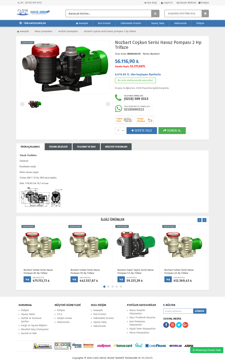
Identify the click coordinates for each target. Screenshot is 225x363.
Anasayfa (83, 23)
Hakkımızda (180, 23)
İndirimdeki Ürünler (131, 23)
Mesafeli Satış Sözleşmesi (34, 329)
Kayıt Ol (168, 2)
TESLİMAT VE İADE (86, 146)
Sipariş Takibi (28, 314)
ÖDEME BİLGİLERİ (58, 146)
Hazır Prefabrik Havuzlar (142, 317)
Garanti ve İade (29, 333)
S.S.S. (60, 314)
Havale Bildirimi (187, 2)
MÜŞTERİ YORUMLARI (116, 146)
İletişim (204, 2)
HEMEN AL (173, 130)
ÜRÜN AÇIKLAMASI (30, 146)
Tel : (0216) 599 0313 (31, 2)
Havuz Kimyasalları (139, 332)
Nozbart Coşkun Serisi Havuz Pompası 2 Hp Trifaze (110, 31)
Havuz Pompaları (43, 31)
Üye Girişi (151, 2)
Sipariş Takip (157, 23)
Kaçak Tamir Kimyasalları (142, 328)
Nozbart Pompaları (68, 31)
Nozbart (154, 53)
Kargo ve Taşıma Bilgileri (34, 325)
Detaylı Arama (64, 318)
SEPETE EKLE (143, 130)
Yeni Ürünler (104, 23)
